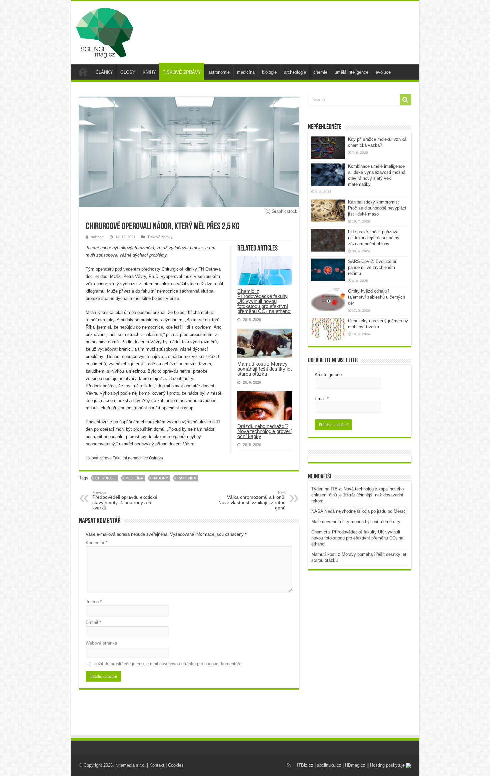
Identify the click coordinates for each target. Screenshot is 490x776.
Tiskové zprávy (160, 237)
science (97, 237)
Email (322, 398)
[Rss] (288, 765)
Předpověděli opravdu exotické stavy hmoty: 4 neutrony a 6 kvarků (124, 500)
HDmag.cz (355, 765)
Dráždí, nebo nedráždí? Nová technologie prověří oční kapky (264, 431)
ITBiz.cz (305, 765)
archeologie (295, 72)
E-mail (93, 622)
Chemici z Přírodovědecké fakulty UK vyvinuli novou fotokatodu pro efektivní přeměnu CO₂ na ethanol (264, 301)
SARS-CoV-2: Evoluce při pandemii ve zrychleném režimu (372, 267)
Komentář (96, 542)
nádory (160, 478)
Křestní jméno (328, 374)
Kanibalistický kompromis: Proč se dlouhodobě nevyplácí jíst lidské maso (377, 208)
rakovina (186, 478)
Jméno (94, 601)
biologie (269, 72)
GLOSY (127, 72)
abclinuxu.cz (329, 765)
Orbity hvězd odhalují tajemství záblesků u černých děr (376, 297)
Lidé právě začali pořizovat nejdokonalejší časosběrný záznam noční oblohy (374, 237)
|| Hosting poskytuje (386, 765)
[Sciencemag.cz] (104, 31)
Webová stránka (101, 643)
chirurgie (105, 478)
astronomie (219, 72)
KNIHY (149, 72)
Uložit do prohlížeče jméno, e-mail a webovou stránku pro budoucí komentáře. (167, 663)
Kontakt (156, 765)
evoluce (383, 72)
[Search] (405, 99)
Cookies (176, 765)
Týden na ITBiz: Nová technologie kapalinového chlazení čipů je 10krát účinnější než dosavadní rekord (357, 494)
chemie (320, 72)
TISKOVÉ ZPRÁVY (182, 72)
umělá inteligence (351, 72)
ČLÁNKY (104, 72)
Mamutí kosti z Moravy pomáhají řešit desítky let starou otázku (264, 369)
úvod (83, 71)
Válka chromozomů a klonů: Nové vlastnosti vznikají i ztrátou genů (252, 500)
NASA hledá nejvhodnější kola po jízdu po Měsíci (359, 511)
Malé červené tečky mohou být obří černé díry (355, 521)
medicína (246, 72)
